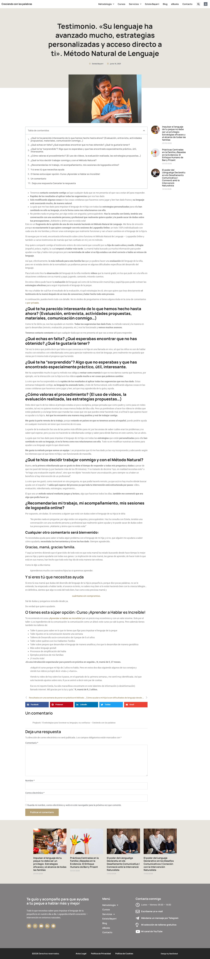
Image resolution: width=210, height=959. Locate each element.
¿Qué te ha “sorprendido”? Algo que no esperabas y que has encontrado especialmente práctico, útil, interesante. (84, 150)
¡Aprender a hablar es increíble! (65, 618)
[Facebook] (29, 926)
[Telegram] (53, 926)
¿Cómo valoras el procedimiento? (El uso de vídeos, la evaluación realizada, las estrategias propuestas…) (86, 155)
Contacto (187, 4)
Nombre (30, 780)
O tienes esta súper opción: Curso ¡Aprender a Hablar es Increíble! (65, 174)
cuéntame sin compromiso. (86, 595)
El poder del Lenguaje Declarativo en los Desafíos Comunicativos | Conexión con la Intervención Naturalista (159, 864)
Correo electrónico (34, 793)
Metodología (105, 4)
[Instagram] (35, 926)
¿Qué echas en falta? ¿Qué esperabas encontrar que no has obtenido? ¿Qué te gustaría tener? (80, 145)
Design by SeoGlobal (169, 953)
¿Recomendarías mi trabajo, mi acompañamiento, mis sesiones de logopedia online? (75, 165)
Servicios (134, 4)
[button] (198, 4)
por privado (33, 302)
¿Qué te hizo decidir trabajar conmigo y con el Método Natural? (63, 160)
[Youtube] (41, 926)
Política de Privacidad (101, 953)
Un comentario (38, 178)
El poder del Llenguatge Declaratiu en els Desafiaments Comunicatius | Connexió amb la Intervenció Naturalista (173, 177)
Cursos (121, 4)
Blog (165, 4)
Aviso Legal (81, 953)
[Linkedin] (47, 926)
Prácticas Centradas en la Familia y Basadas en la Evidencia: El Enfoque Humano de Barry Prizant (174, 154)
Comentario (31, 743)
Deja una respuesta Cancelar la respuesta (54, 183)
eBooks (175, 4)
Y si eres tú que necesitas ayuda (47, 169)
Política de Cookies (124, 953)
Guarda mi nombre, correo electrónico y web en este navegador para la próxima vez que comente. (74, 805)
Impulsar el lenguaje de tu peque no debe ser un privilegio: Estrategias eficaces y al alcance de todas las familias (174, 133)
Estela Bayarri (152, 4)
